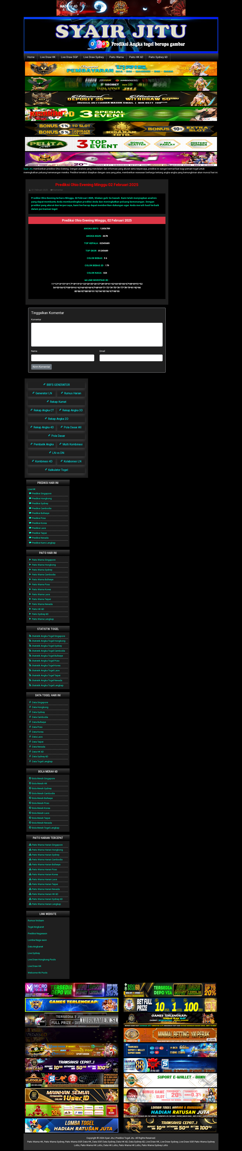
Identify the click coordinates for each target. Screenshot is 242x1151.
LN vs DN (58, 453)
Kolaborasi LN (72, 461)
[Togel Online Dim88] (121, 84)
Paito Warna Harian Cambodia (47, 859)
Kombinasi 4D (43, 461)
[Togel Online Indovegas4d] (170, 1125)
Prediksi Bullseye (40, 513)
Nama (34, 351)
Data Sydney (38, 712)
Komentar (58, 190)
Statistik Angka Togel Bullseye (47, 655)
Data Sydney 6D (40, 756)
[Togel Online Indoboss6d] (170, 990)
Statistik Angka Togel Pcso (46, 660)
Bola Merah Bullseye (42, 798)
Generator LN (43, 393)
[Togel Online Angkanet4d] (170, 1080)
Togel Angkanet (36, 927)
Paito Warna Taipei (41, 599)
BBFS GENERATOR (58, 384)
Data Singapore (40, 702)
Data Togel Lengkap (42, 761)
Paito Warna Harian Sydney (45, 854)
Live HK (31, 489)
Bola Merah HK (39, 783)
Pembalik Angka (43, 444)
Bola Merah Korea (41, 808)
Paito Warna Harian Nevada (46, 889)
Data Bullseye (39, 722)
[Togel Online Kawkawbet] (71, 1020)
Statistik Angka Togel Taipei (46, 675)
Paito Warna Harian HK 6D (45, 894)
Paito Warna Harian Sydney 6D (47, 899)
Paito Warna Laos (41, 594)
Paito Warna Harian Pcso (44, 869)
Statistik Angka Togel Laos (46, 670)
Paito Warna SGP (73, 1141)
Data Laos (37, 736)
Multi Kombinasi (72, 444)
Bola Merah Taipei (41, 818)
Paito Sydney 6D (158, 57)
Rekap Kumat (57, 401)
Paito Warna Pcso (41, 584)
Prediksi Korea (39, 523)
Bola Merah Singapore (43, 778)
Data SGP (97, 1141)
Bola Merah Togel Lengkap (45, 827)
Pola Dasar (58, 436)
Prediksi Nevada (40, 537)
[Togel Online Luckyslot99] (170, 1005)
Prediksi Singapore (41, 493)
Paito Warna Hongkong (44, 564)
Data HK (87, 1141)
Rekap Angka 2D (57, 418)
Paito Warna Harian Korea (45, 874)
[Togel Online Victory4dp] (71, 1005)
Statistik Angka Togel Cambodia (48, 650)
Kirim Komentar (41, 366)
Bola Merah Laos (40, 813)
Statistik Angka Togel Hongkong (48, 641)
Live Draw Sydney (94, 57)
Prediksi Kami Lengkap (43, 542)
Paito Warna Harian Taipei (45, 884)
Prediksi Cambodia (41, 508)
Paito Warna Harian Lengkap (46, 904)
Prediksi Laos (39, 528)
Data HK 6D (38, 751)
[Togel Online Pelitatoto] (121, 144)
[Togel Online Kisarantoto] (121, 129)
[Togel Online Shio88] (170, 1110)
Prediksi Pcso (39, 518)
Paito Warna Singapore (43, 559)
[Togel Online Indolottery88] (170, 1065)
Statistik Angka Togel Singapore (48, 636)
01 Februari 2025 (40, 190)
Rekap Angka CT (43, 410)
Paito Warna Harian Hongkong (47, 849)
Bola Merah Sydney (42, 788)
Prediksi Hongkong (42, 498)
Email (102, 351)
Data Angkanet (35, 946)
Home (31, 57)
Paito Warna (116, 57)
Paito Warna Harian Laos (44, 879)
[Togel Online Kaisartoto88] (71, 1110)
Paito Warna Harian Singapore (47, 844)
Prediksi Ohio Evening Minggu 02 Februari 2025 (96, 184)
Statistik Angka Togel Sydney (47, 645)
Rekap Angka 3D (72, 410)
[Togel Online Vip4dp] (170, 1020)
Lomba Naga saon (37, 940)
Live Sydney (34, 953)
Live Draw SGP (69, 57)
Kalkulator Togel (57, 470)
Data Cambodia (40, 717)
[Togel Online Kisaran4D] (121, 114)
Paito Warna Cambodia (43, 574)
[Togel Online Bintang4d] (71, 1065)
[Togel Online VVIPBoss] (121, 69)
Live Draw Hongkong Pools (42, 959)
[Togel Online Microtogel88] (71, 990)
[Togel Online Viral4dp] (121, 159)
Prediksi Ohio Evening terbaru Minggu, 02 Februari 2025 (62, 198)
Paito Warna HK (35, 1141)
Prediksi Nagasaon (37, 933)
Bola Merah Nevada (42, 822)
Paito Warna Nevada (42, 604)
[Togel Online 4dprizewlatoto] (71, 1095)
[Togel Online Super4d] (121, 99)
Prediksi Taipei (39, 533)
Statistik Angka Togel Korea (46, 665)
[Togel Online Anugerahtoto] (170, 1050)
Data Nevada (38, 746)
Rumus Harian (72, 393)
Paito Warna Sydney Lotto (155, 1145)
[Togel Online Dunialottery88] (170, 1035)
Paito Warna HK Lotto (91, 1145)
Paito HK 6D (136, 57)
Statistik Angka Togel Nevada (47, 680)
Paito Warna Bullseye (42, 579)
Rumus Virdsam (36, 920)
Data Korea (37, 732)
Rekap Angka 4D (43, 427)
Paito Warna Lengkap (43, 619)
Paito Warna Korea (41, 589)
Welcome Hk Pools (37, 972)
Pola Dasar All (72, 427)
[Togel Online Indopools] (170, 1095)
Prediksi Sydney (40, 503)
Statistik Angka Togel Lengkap (47, 685)
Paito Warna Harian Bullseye (46, 864)
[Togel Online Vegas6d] (71, 1035)
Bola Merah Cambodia (43, 793)
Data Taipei (37, 741)
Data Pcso (37, 727)
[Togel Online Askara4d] (71, 1050)
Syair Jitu (28, 168)
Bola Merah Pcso (40, 803)
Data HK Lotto (110, 1145)
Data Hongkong (40, 707)
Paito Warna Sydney (42, 569)
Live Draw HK (47, 57)
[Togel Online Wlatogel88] (71, 1080)
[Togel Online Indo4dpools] (71, 1125)
